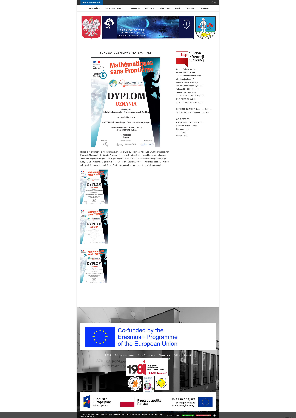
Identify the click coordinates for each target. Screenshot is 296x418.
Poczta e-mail (182, 136)
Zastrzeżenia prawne (146, 355)
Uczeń (177, 8)
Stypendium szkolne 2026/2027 (113, 2)
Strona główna (94, 8)
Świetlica (190, 8)
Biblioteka (165, 8)
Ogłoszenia (135, 8)
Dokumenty (150, 8)
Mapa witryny (164, 355)
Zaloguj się (180, 132)
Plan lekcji (204, 8)
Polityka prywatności (182, 355)
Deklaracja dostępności (124, 355)
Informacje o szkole (115, 8)
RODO (108, 355)
